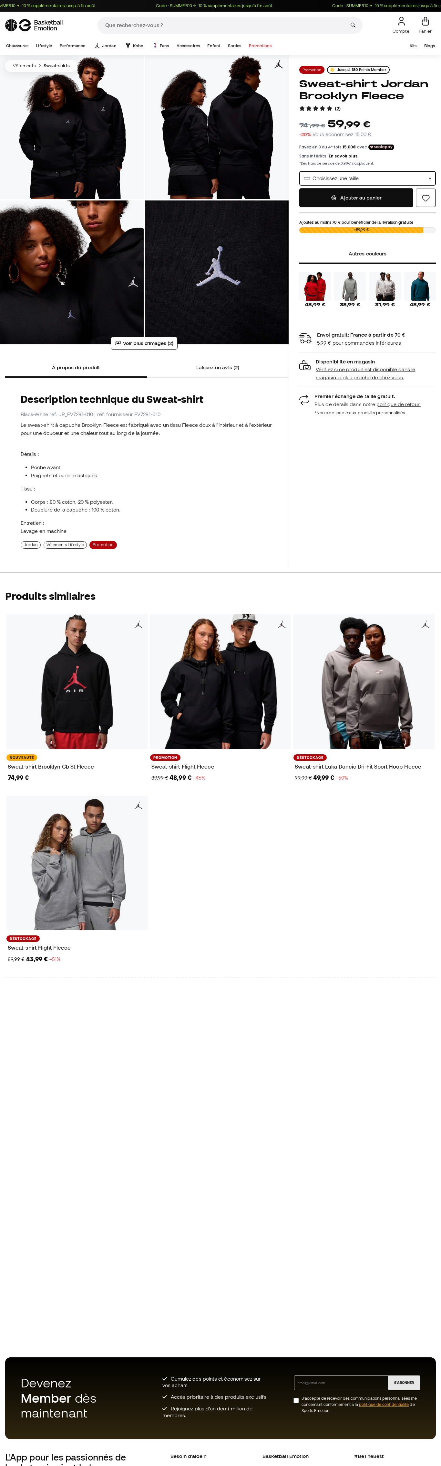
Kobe (138, 45)
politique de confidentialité (384, 1404)
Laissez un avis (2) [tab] (217, 367)
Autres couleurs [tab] (367, 253)
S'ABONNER (404, 1383)
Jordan (109, 45)
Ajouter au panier (360, 197)
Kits (413, 45)
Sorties (234, 45)
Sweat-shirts (57, 65)
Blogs (429, 45)
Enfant (213, 45)
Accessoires (188, 45)
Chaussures (17, 45)
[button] (367, 369)
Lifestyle (44, 45)
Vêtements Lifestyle (65, 544)
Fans (164, 45)
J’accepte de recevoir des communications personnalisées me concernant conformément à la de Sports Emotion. (359, 1404)
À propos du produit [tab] (76, 367)
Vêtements (24, 65)
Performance (73, 45)
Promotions (260, 45)
